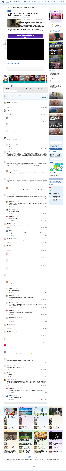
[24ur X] (36, 457)
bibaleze (6, 407)
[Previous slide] (45, 73)
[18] (5, 79)
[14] (27, 79)
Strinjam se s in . (55, 146)
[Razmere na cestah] (51, 1)
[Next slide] (46, 73)
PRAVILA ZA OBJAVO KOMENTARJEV (10, 90)
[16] (16, 79)
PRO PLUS (19, 459)
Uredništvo (15, 459)
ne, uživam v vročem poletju (54, 175)
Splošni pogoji (56, 459)
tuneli (15, 63)
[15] (21, 79)
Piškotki (31, 459)
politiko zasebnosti (53, 146)
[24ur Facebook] (34, 457)
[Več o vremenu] (61, 30)
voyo (51, 431)
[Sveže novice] (8, 7)
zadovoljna (21, 407)
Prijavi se (44, 97)
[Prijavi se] (57, 1)
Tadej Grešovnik (4, 43)
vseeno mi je (52, 176)
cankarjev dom (10, 63)
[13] (32, 79)
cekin (51, 407)
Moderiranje (27, 459)
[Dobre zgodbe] (42, 1)
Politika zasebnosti (49, 459)
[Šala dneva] (61, 159)
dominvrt (21, 431)
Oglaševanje (9, 459)
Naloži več (25, 402)
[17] (11, 79)
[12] (37, 79)
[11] (42, 79)
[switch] (60, 1)
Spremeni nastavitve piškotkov (39, 459)
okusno (36, 431)
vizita (36, 407)
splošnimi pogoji (57, 145)
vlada (18, 63)
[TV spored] (48, 1)
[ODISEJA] (25, 73)
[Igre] (45, 1)
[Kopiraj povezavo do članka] (6, 51)
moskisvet (6, 431)
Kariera (22, 459)
